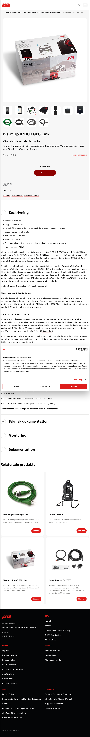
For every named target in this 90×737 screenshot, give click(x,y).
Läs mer (36, 530)
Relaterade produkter (31, 195)
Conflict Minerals (52, 708)
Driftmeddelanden (10, 655)
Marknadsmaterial (53, 660)
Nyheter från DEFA (53, 650)
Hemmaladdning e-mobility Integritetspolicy (21, 699)
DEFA (7, 12)
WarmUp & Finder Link (12, 717)
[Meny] (85, 5)
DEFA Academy (9, 664)
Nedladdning (50, 655)
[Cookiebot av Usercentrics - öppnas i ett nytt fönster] (77, 349)
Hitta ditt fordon (9, 683)
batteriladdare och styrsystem (44, 258)
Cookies (5, 703)
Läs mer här (47, 331)
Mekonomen (45, 173)
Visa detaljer (78, 380)
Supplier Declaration (54, 703)
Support (5, 650)
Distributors (7, 678)
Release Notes (8, 660)
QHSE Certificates (53, 635)
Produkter (16, 12)
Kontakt (48, 621)
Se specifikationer (79, 155)
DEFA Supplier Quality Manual (58, 699)
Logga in (79, 5)
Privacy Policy (8, 694)
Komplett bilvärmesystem (50, 12)
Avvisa (16, 386)
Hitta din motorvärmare (12, 669)
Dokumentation (17, 195)
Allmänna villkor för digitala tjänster (18, 708)
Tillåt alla (73, 386)
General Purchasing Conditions (58, 694)
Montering (6, 195)
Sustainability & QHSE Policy (57, 630)
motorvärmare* (23, 258)
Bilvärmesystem (30, 12)
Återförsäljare (8, 674)
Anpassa (43, 386)
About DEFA (50, 639)
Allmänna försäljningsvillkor (14, 713)
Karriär (48, 625)
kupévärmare (9, 258)
